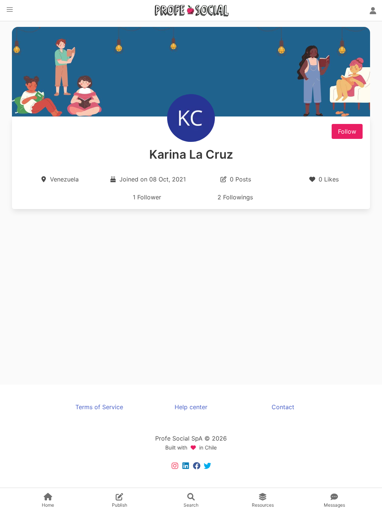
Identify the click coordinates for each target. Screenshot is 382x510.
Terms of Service (99, 407)
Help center (191, 407)
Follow (347, 131)
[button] (9, 9)
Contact (283, 407)
